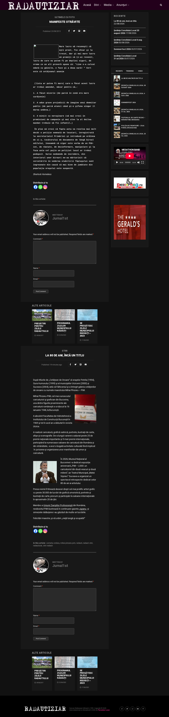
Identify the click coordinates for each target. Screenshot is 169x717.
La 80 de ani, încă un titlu (125, 21)
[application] (130, 156)
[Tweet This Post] (74, 31)
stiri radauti (48, 546)
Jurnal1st (60, 218)
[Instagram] (45, 187)
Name (36, 268)
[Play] (117, 162)
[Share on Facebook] (69, 31)
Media (108, 4)
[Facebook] (35, 187)
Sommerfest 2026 (122, 49)
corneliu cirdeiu (53, 543)
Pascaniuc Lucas (104, 710)
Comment (38, 239)
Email (36, 279)
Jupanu (83, 509)
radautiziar (37, 546)
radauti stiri (88, 543)
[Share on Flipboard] (79, 31)
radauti (79, 543)
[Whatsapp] (40, 187)
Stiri (96, 4)
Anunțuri (121, 4)
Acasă (87, 4)
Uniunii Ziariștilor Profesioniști (58, 505)
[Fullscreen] (142, 162)
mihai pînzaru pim (67, 543)
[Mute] (138, 162)
